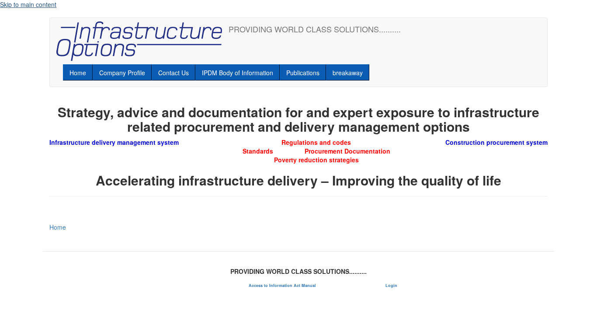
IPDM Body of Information (237, 72)
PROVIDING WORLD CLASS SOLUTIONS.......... (315, 29)
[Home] (142, 41)
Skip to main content (28, 4)
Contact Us (173, 72)
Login (391, 285)
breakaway (348, 72)
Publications (302, 72)
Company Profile (122, 72)
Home (77, 72)
